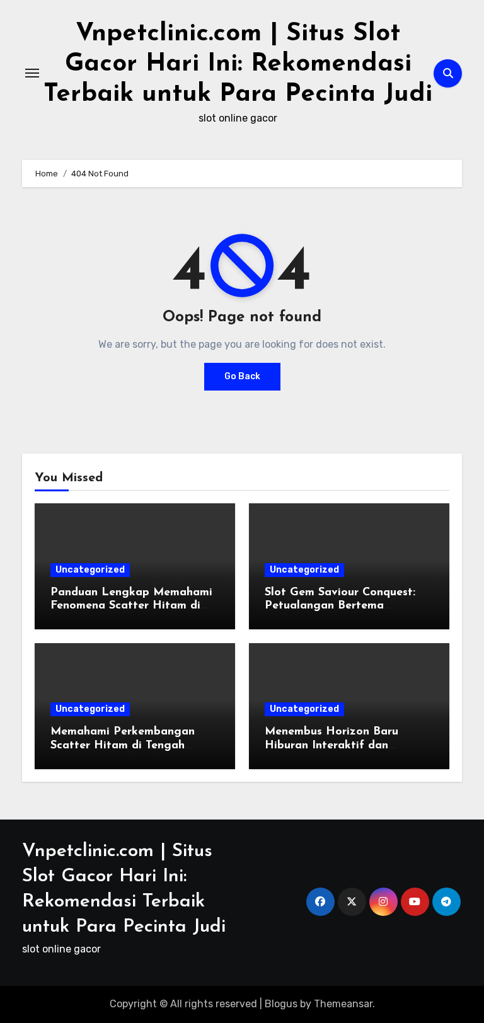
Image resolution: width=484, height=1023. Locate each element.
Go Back (242, 376)
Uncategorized (90, 569)
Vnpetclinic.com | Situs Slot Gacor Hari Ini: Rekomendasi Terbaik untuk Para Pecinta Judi (237, 64)
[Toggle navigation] (32, 73)
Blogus (281, 1004)
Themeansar (343, 1004)
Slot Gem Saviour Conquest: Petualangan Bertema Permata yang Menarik (340, 606)
